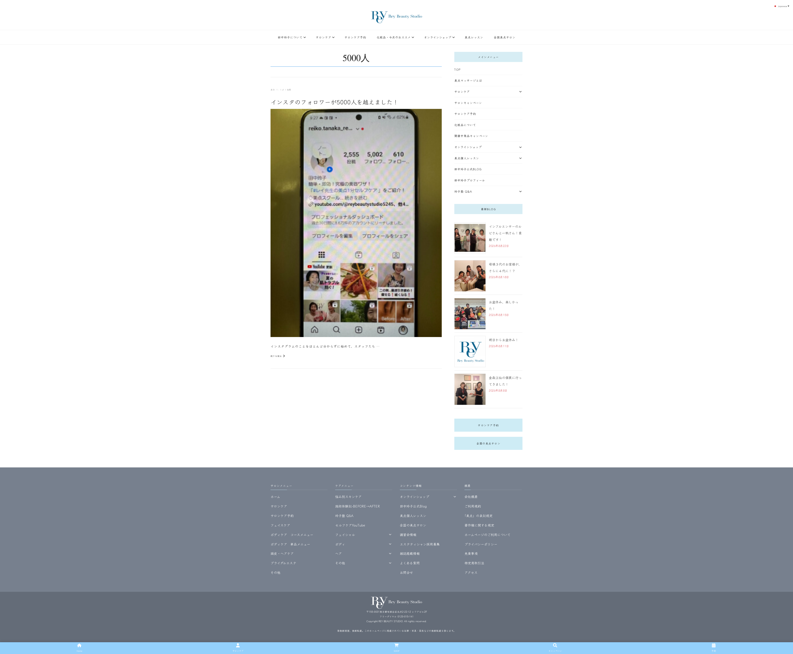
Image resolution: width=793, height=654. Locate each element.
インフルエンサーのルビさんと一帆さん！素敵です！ (505, 233)
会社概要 (471, 496)
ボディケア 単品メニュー (290, 544)
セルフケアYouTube (350, 525)
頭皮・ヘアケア (282, 553)
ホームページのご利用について (487, 534)
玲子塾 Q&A (463, 191)
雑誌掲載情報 (410, 553)
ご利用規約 (472, 506)
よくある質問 (410, 562)
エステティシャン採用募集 (420, 544)
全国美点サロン (504, 37)
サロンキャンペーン (468, 103)
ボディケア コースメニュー (292, 534)
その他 (275, 572)
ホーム (275, 496)
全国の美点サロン (488, 443)
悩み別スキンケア (348, 496)
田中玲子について (290, 37)
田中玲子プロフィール (469, 180)
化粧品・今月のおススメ (394, 37)
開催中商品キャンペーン (471, 136)
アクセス (470, 572)
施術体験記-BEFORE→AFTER (357, 506)
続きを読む (276, 355)
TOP (457, 69)
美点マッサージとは (468, 80)
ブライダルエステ (283, 562)
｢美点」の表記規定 (478, 515)
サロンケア (323, 37)
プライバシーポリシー (480, 544)
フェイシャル (345, 534)
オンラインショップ (437, 37)
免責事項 (471, 553)
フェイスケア (280, 525)
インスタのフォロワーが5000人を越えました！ (335, 102)
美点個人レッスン (466, 158)
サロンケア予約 (355, 37)
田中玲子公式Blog (468, 169)
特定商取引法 (474, 562)
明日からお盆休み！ (504, 339)
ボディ (340, 544)
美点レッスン (474, 37)
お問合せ (406, 572)
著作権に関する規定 (479, 525)
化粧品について (465, 125)
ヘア (338, 553)
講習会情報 (408, 534)
